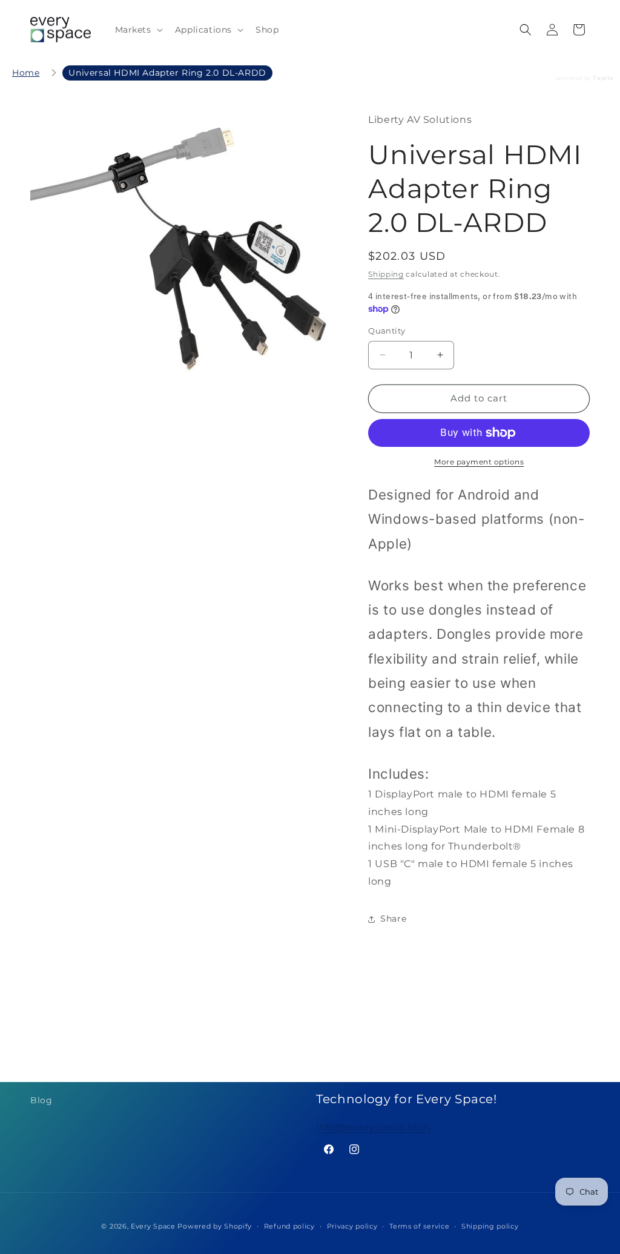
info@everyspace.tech (373, 1127)
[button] (138, 29)
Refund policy (289, 1226)
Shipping (386, 274)
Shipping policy (490, 1226)
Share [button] (393, 918)
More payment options (479, 461)
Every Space (153, 1226)
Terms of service (419, 1226)
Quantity (386, 330)
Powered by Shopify (214, 1226)
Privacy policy (352, 1226)
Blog (41, 1100)
